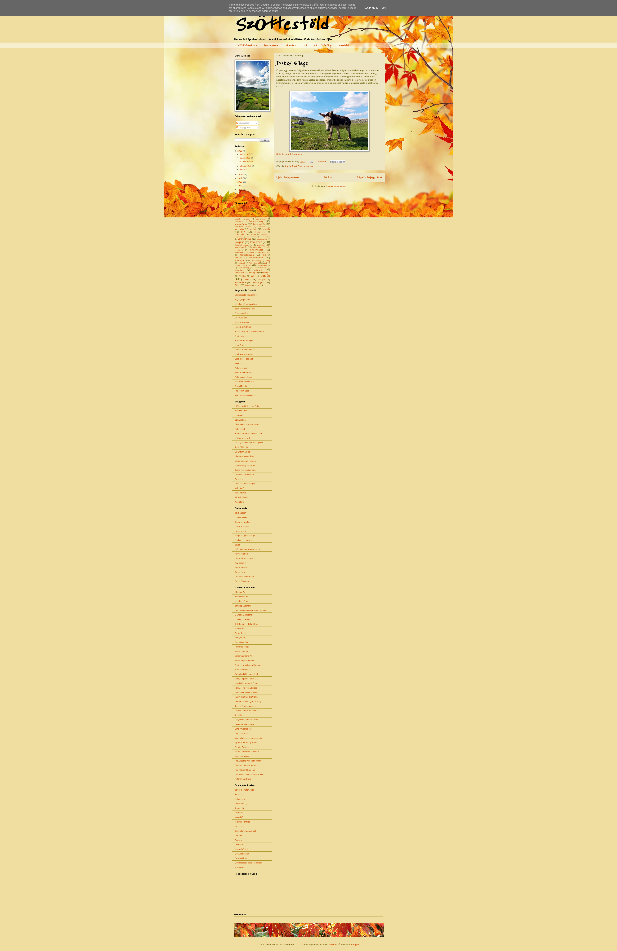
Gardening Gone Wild (244, 656)
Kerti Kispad (240, 715)
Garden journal (241, 651)
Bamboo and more (243, 606)
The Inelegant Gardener (245, 770)
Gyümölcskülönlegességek (246, 674)
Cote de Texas (241, 517)
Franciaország (256, 221)
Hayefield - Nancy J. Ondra (246, 683)
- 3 (315, 45)
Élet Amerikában (242, 854)
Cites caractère (241, 313)
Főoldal (328, 177)
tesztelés (266, 273)
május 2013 (245, 158)
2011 (239, 178)
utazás (309, 166)
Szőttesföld (281, 24)
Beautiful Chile (241, 411)
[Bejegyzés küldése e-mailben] (311, 161)
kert (243, 231)
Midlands (257, 247)
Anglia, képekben (242, 300)
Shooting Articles (263, 265)
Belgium (251, 214)
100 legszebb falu (242, 208)
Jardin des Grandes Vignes (246, 697)
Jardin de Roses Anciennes (247, 692)
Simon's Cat (240, 826)
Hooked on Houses (243, 540)
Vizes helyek (240, 493)
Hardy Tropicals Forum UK (246, 679)
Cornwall (263, 214)
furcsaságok (241, 224)
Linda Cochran (241, 733)
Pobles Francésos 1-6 (244, 382)
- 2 (305, 45)
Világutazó (239, 488)
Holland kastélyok (242, 438)
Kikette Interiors (241, 554)
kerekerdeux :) (241, 803)
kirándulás (239, 234)
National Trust (264, 252)
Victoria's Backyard (243, 779)
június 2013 (245, 154)
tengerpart (253, 273)
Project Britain (241, 386)
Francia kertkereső (243, 327)
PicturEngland (241, 368)
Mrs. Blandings (241, 567)
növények (239, 260)
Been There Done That (245, 309)
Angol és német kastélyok (246, 304)
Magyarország (241, 247)
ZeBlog (328, 45)
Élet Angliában (241, 858)
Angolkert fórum (241, 601)
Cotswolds (239, 217)
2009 (239, 186)
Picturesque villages (243, 377)
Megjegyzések (244, 128)
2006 (239, 197)
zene (257, 285)
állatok (257, 208)
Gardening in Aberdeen (245, 660)
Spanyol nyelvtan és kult (245, 831)
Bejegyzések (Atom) (336, 186)
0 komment (321, 161)
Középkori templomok (244, 354)
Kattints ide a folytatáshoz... (290, 154)
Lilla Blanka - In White (244, 558)
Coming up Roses (242, 619)
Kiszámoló (239, 808)
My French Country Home (246, 742)
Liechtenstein (262, 239)
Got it (385, 8)
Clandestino (240, 415)
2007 (239, 193)
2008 (239, 189)
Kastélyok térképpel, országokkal (249, 443)
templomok (239, 273)
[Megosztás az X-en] (337, 161)
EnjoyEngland (241, 318)
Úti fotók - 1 (291, 45)
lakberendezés (252, 237)
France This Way (242, 322)
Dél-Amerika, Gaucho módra (247, 424)
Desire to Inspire (242, 526)
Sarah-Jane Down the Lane (247, 752)
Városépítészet (241, 497)
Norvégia (238, 258)
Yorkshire (248, 285)
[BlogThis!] (334, 161)
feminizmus (239, 221)
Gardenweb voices (243, 670)
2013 (239, 151)
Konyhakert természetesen (246, 720)
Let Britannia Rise (242, 452)
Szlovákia (263, 268)
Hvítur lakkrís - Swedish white (247, 549)
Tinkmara (239, 845)
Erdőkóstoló (240, 629)
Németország (247, 255)
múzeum (250, 252)
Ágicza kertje (271, 45)
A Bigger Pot (240, 592)
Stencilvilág (240, 572)
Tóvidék (242, 276)
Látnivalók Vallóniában (245, 456)
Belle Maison (240, 513)
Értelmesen (240, 867)
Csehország (251, 217)
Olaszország (256, 261)
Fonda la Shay (241, 531)
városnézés (240, 282)
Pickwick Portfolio (242, 822)
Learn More (371, 8)
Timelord (238, 840)
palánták (242, 263)
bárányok (239, 214)
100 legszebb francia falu (246, 295)
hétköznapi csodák (243, 227)
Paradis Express (242, 747)
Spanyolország (243, 268)
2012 (239, 174)
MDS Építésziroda (247, 45)
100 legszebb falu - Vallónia (247, 406)
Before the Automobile (244, 790)
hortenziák (239, 229)
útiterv (247, 280)
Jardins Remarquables (245, 350)
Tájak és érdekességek (245, 484)
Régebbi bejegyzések (369, 177)
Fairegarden (240, 638)
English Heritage (242, 219)
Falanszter (239, 794)
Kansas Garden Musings (245, 706)
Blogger (355, 944)
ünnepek (262, 280)
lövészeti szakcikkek (243, 245)
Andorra (267, 208)
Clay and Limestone (243, 615)
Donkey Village (292, 63)
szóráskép (239, 270)
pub (265, 263)
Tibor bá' (238, 835)
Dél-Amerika (240, 420)
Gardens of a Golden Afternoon (248, 665)
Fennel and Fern (242, 642)
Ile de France (240, 345)
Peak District (298, 166)
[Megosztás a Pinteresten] (343, 161)
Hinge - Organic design (245, 536)
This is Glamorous (242, 581)
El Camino (263, 217)
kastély (266, 229)
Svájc (255, 268)
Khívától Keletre (241, 447)
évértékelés (260, 219)
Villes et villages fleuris (245, 395)
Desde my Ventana (243, 522)
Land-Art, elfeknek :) (243, 729)
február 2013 (245, 166)
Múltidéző (239, 817)
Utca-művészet (241, 849)
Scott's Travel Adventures (245, 470)
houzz (237, 545)
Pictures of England (243, 372)
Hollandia (262, 227)
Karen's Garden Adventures (247, 711)
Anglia (288, 166)
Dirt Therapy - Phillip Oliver (246, 624)
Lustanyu (239, 813)
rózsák (248, 265)
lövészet (256, 242)
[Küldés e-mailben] (331, 161)
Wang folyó (239, 502)
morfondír (239, 252)
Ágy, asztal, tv (240, 563)
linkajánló (239, 242)
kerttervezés (260, 232)
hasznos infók (259, 224)
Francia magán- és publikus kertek (250, 331)
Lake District (265, 237)
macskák (261, 245)
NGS (264, 255)
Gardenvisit (240, 336)
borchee (333, 944)
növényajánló (256, 257)
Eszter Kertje (240, 633)
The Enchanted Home (244, 577)
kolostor (253, 234)
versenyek (258, 282)
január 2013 (245, 170)
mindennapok (256, 249)
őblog (267, 261)
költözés (264, 234)
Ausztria (261, 212)
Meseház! (344, 45)
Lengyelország (244, 239)
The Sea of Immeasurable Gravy (249, 774)
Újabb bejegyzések (287, 177)
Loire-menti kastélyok (244, 359)
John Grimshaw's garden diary (248, 701)
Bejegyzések (244, 123)
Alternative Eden (242, 597)
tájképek (258, 270)
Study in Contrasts (242, 756)
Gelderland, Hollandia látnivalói (248, 433)
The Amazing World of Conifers (248, 761)
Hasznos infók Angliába (245, 340)
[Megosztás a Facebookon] (340, 161)
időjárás (253, 229)
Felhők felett (240, 429)
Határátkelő (240, 799)
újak (252, 276)
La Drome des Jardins (244, 724)
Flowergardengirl (242, 647)
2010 (239, 182)
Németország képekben (245, 465)
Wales (237, 285)
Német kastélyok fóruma (245, 461)
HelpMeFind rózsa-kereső (246, 688)
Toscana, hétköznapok (244, 475)
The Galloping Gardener (245, 765)
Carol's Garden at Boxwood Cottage (250, 610)
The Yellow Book (242, 391)
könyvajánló (239, 237)
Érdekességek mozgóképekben (248, 863)
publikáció (238, 265)
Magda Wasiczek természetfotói (248, 738)
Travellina (239, 479)
